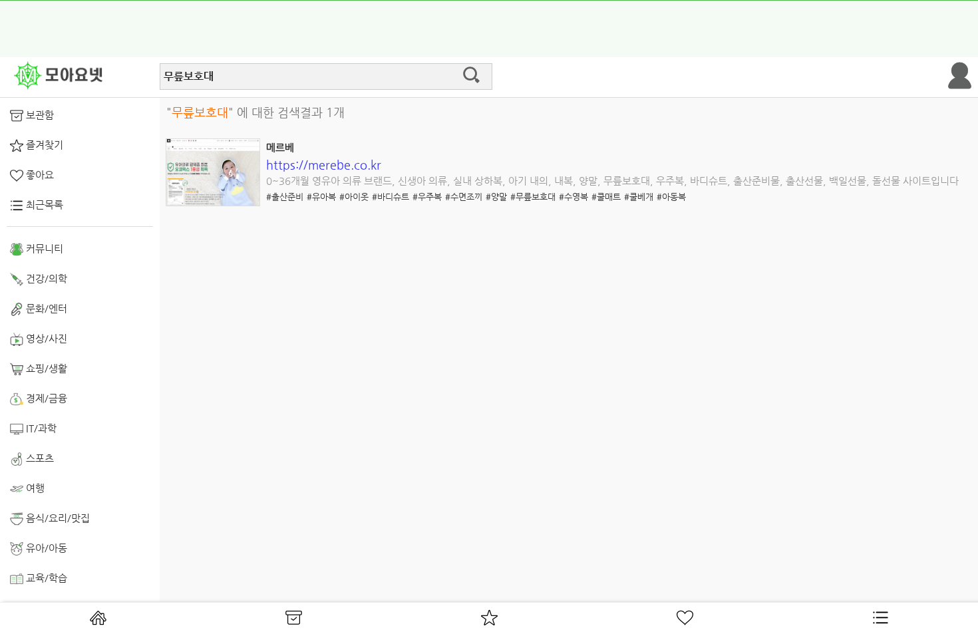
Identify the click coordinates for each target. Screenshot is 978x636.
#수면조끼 (463, 197)
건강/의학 (45, 278)
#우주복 (427, 197)
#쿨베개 (638, 197)
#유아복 (321, 197)
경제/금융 (45, 398)
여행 (34, 488)
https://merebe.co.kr (323, 165)
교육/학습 (45, 577)
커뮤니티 (43, 248)
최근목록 (43, 204)
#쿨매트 (606, 197)
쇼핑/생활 (45, 368)
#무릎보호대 (533, 197)
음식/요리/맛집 (56, 518)
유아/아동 (45, 548)
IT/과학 (40, 428)
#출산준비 (284, 197)
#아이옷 (354, 197)
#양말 (496, 197)
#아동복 (671, 197)
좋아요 (38, 174)
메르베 (280, 147)
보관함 (38, 114)
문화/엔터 (45, 308)
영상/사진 (45, 338)
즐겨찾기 (43, 144)
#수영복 (573, 197)
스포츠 (38, 458)
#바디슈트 (390, 197)
